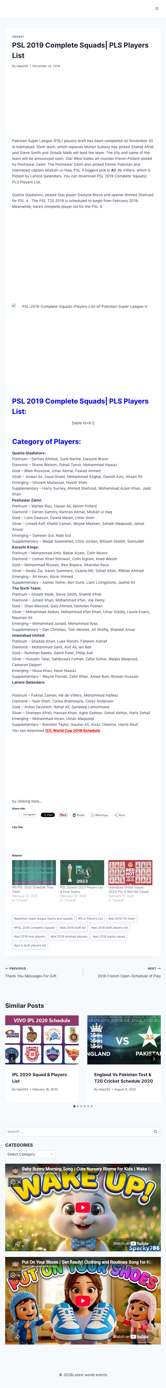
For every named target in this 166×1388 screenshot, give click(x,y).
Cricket (18, 36)
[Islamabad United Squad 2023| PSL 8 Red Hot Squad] (130, 872)
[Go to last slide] (12, 1059)
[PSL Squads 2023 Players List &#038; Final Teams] (82, 872)
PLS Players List (90, 918)
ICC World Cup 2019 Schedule (72, 730)
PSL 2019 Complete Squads (34, 927)
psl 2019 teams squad (109, 936)
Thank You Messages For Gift (30, 972)
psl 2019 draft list (73, 927)
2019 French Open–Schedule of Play (129, 972)
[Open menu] (157, 8)
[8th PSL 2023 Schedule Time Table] (34, 872)
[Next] (153, 1059)
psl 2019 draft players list (109, 927)
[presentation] (42, 1039)
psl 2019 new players (29, 936)
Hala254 (22, 66)
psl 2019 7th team (121, 918)
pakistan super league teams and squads (43, 918)
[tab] (74, 1106)
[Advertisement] (83, 105)
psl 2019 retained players (69, 936)
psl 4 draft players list (30, 945)
